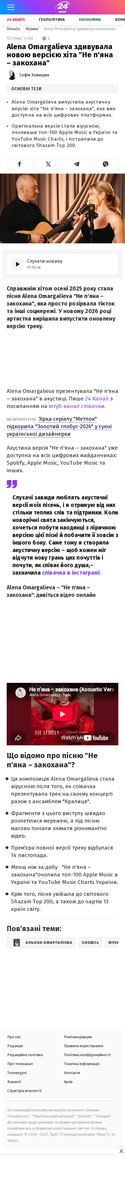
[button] (20, 164)
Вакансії (14, 1082)
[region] (62, 1170)
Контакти (72, 1073)
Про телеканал (20, 1064)
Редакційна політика (25, 1055)
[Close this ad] (121, 1151)
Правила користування (83, 1046)
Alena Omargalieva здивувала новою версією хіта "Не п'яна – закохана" (81, 29)
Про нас (14, 1037)
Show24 (14, 29)
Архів (68, 1082)
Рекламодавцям (78, 1037)
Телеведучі (16, 1073)
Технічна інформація (81, 1064)
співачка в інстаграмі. (71, 572)
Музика (32, 29)
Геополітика (52, 19)
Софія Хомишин (34, 75)
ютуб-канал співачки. (77, 406)
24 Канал (16, 19)
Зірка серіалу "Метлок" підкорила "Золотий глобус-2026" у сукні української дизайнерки (59, 426)
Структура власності (24, 1091)
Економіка (90, 19)
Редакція (15, 1046)
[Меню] (10, 7)
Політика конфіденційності (87, 1055)
